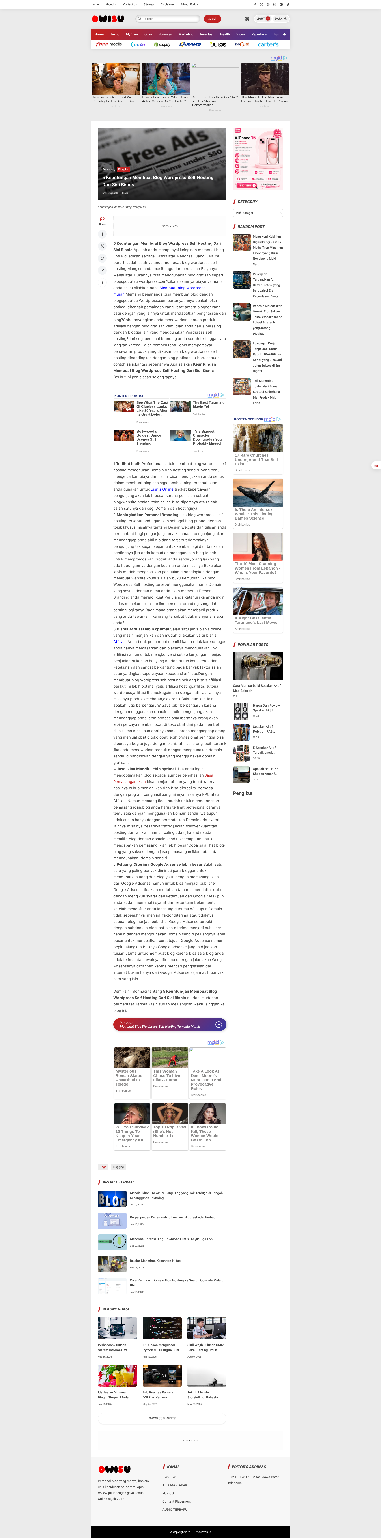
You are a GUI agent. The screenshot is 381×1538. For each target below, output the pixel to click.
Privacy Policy (189, 4)
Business (165, 34)
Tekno (114, 34)
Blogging (123, 169)
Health (225, 34)
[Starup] (220, 44)
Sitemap (149, 4)
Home (95, 4)
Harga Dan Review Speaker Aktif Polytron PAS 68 (266, 708)
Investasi (206, 34)
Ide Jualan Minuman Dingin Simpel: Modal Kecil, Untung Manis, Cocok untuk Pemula (113, 1395)
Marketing (186, 34)
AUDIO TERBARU (174, 1510)
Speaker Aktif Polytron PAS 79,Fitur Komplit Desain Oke (264, 729)
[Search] (247, 19)
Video (240, 34)
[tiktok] (288, 4)
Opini (148, 34)
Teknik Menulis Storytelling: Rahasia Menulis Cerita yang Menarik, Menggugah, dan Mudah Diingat (206, 1395)
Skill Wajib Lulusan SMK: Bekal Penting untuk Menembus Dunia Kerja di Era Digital (206, 1347)
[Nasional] (111, 44)
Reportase (259, 34)
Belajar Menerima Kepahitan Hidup (155, 1261)
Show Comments (162, 1418)
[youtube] (281, 4)
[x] (261, 4)
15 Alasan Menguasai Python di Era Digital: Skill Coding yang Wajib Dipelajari (162, 1347)
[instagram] (274, 4)
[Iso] (244, 44)
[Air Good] (140, 44)
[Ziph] (192, 44)
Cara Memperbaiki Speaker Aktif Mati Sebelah (257, 688)
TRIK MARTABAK (174, 1485)
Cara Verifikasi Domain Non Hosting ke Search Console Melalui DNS (177, 1282)
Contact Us (130, 4)
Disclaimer (167, 4)
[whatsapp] (268, 4)
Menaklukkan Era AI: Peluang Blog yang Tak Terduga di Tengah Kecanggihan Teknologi (176, 1195)
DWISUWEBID (172, 1477)
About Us (111, 4)
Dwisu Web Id (202, 1532)
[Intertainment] (164, 44)
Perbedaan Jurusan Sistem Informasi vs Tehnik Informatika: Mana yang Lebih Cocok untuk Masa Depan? (116, 1347)
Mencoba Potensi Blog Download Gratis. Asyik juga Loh (171, 1239)
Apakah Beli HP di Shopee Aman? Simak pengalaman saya (267, 771)
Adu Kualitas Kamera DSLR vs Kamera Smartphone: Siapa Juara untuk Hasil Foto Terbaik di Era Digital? (161, 1395)
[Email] (102, 270)
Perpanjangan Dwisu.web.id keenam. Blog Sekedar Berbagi (173, 1217)
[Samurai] (270, 44)
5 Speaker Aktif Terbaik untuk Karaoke (264, 750)
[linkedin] (226, 765)
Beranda (107, 169)
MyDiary (132, 34)
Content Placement (176, 1501)
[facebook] (255, 4)
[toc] (376, 465)
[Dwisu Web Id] (107, 18)
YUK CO (168, 1493)
